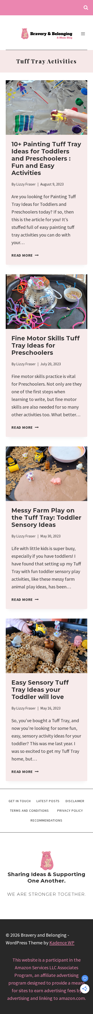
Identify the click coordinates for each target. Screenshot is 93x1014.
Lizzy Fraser (26, 184)
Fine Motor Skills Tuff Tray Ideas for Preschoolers (45, 345)
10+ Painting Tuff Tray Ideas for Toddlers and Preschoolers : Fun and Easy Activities (46, 158)
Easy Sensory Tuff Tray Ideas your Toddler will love (40, 689)
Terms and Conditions (29, 810)
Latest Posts (48, 801)
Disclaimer (75, 801)
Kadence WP (61, 943)
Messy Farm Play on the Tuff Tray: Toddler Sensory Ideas (46, 517)
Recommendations (46, 820)
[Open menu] (82, 33)
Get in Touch (20, 801)
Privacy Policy (70, 810)
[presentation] (46, 107)
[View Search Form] (86, 7)
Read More (25, 255)
